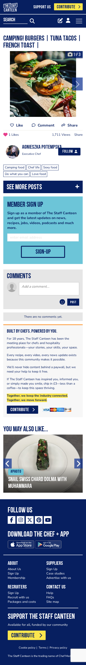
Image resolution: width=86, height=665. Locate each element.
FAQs (50, 597)
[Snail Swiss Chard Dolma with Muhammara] (43, 464)
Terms (43, 647)
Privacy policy (58, 647)
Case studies (55, 573)
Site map (52, 602)
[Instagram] (20, 520)
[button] (43, 188)
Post (73, 302)
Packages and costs (22, 602)
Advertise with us (58, 578)
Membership (16, 578)
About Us (14, 569)
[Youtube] (48, 520)
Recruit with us (18, 597)
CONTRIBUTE (66, 7)
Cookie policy (27, 647)
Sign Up (13, 573)
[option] (43, 84)
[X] (30, 520)
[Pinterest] (39, 520)
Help (49, 593)
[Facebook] (11, 520)
